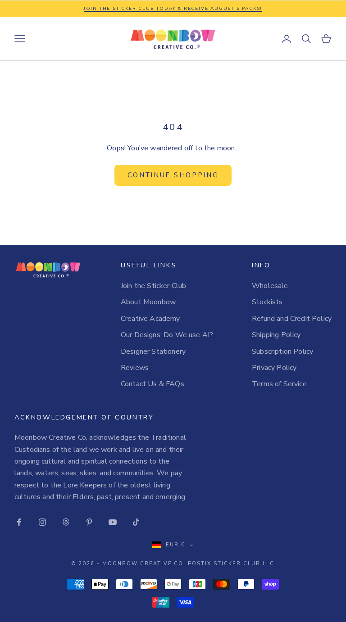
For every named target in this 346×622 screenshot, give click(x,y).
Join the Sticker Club (153, 286)
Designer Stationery (153, 351)
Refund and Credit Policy (292, 319)
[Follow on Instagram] (42, 522)
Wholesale (270, 286)
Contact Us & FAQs (152, 384)
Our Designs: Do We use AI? (167, 335)
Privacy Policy (274, 368)
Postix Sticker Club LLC (231, 563)
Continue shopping (173, 175)
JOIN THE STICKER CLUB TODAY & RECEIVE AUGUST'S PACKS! (173, 8)
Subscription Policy (282, 351)
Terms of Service (279, 384)
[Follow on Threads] (65, 522)
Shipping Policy (276, 335)
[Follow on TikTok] (136, 522)
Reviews (135, 368)
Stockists (267, 302)
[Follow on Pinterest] (89, 522)
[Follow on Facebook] (18, 522)
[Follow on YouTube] (112, 522)
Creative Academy (150, 319)
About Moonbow (148, 302)
